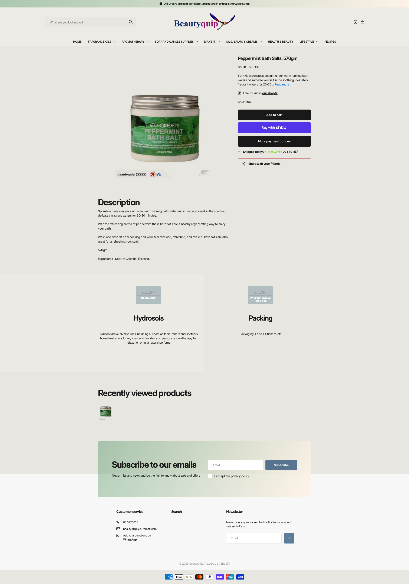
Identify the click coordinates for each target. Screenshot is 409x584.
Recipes (330, 41)
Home (77, 41)
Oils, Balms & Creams (242, 41)
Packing (260, 318)
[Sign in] (355, 22)
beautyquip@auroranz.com (140, 529)
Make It (209, 41)
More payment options (274, 141)
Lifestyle (307, 41)
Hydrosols (148, 318)
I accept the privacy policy (231, 476)
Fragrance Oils (99, 41)
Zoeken (131, 22)
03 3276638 (130, 522)
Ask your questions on (137, 537)
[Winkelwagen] (362, 22)
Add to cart (274, 115)
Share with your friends (264, 163)
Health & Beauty (280, 41)
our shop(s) (270, 93)
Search (176, 511)
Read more (282, 84)
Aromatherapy (133, 41)
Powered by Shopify (217, 563)
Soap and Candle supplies (174, 41)
